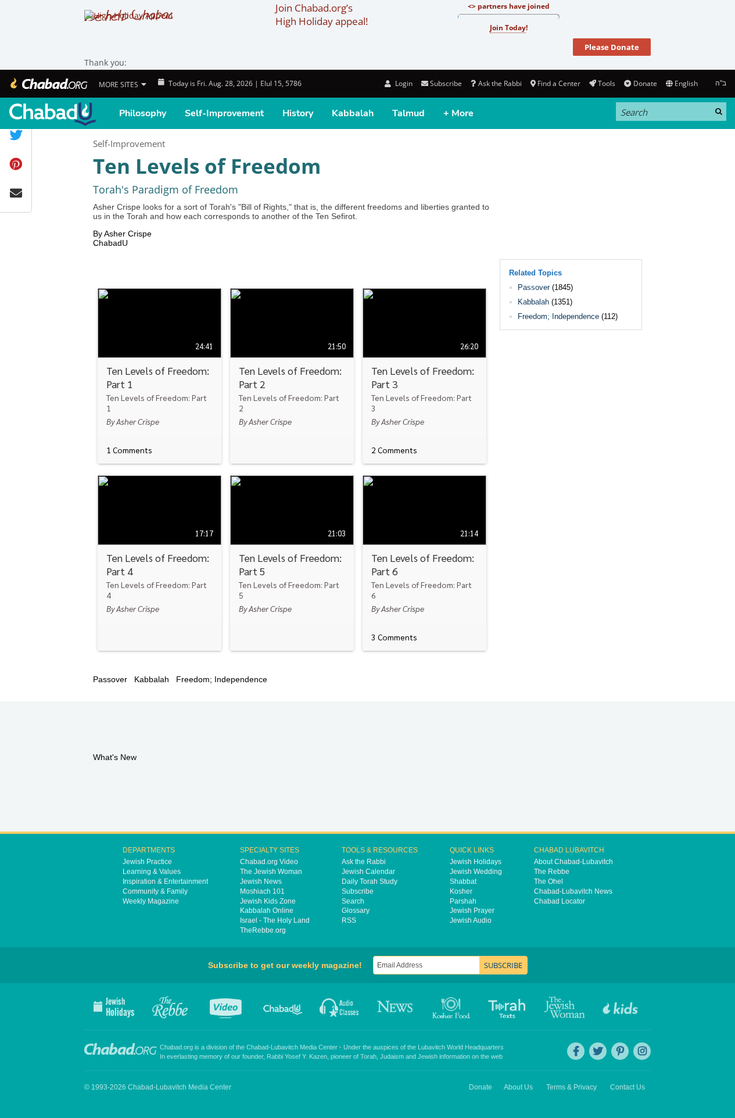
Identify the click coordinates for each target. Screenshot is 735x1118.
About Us (518, 1087)
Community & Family (155, 891)
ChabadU (110, 243)
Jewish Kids (621, 1006)
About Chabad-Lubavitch (573, 862)
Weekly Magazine (151, 901)
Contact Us (627, 1087)
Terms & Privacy (571, 1087)
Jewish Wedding (476, 872)
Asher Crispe (128, 233)
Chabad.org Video (269, 862)
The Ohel (548, 881)
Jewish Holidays (475, 862)
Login (402, 83)
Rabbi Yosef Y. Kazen (297, 1056)
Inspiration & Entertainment (165, 881)
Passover (534, 287)
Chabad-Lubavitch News (573, 891)
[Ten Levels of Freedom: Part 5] (292, 563)
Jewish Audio (471, 920)
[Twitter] (598, 1051)
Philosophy (142, 113)
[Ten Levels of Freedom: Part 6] (424, 563)
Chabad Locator (559, 901)
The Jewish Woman (271, 872)
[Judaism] (48, 84)
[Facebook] (576, 1051)
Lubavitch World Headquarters (461, 1047)
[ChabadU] (52, 114)
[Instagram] (642, 1051)
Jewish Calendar (368, 872)
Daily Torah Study (369, 881)
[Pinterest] (620, 1051)
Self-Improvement (224, 113)
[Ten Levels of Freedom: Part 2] (292, 376)
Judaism (392, 1056)
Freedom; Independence (558, 316)
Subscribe (358, 891)
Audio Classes (339, 1006)
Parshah (463, 901)
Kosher (461, 891)
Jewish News (261, 881)
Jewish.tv (227, 1006)
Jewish (428, 1056)
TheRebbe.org (263, 930)
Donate (645, 83)
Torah (368, 1056)
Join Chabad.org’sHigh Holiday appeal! (321, 14)
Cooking (452, 1006)
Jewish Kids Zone (268, 901)
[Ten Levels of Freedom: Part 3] (424, 376)
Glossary (356, 910)
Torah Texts (508, 1006)
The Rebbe (551, 872)
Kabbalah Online (266, 910)
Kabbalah (353, 113)
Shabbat (463, 881)
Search (353, 901)
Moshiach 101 (262, 891)
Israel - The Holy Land (275, 920)
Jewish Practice (147, 862)
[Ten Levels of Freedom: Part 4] (159, 563)
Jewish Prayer (472, 910)
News (396, 1006)
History (297, 113)
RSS (349, 920)
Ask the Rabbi (499, 83)
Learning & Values (152, 872)
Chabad (257, 1047)
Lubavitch (284, 1047)
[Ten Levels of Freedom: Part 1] (159, 376)
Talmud (408, 113)
